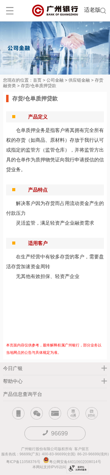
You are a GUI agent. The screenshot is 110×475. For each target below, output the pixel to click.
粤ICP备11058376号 (23, 462)
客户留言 (81, 449)
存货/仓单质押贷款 (38, 85)
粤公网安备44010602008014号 (75, 462)
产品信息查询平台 (22, 394)
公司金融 (55, 80)
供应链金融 (79, 80)
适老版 (92, 10)
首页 (37, 80)
